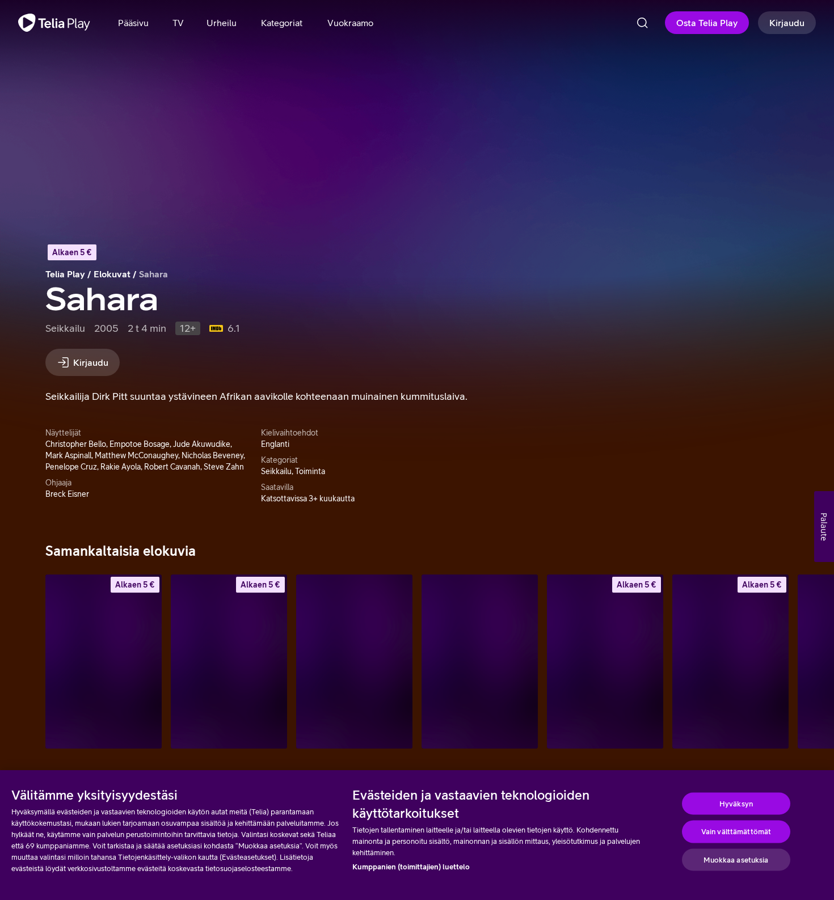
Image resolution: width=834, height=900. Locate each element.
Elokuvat (112, 274)
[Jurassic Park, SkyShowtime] (480, 661)
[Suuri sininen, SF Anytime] (730, 661)
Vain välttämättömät (736, 831)
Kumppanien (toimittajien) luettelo (411, 867)
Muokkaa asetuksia (736, 859)
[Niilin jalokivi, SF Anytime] (229, 661)
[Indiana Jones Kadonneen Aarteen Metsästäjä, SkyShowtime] (354, 661)
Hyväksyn (736, 803)
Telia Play (65, 274)
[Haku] (642, 22)
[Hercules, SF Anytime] (605, 661)
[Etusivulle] (54, 23)
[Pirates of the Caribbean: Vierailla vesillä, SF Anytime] (103, 661)
